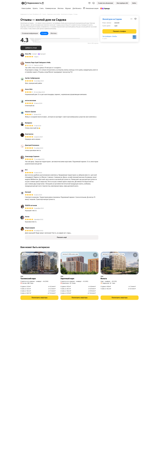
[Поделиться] (131, 19)
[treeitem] (27, 8)
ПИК (21, 276)
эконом (116, 23)
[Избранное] (89, 3)
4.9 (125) (114, 281)
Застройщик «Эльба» (109, 36)
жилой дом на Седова (112, 19)
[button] (93, 3)
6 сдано (104, 38)
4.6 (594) (45, 281)
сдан (115, 26)
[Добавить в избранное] (135, 19)
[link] (134, 3)
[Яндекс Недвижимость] (33, 3)
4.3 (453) (85, 281)
